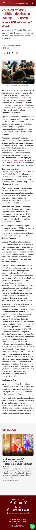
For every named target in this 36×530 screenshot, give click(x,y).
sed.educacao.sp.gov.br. (16, 160)
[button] (3, 3)
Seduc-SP (22, 100)
